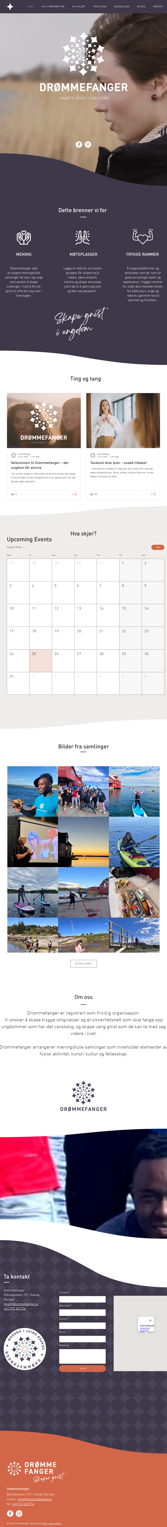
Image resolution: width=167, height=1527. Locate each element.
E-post (63, 1319)
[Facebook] (79, 144)
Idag (158, 547)
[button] (18, 570)
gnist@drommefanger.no (21, 1304)
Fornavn (64, 1292)
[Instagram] (88, 144)
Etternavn (65, 1305)
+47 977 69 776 (23, 1504)
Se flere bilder (83, 963)
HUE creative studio (51, 1523)
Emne (62, 1332)
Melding (63, 1345)
